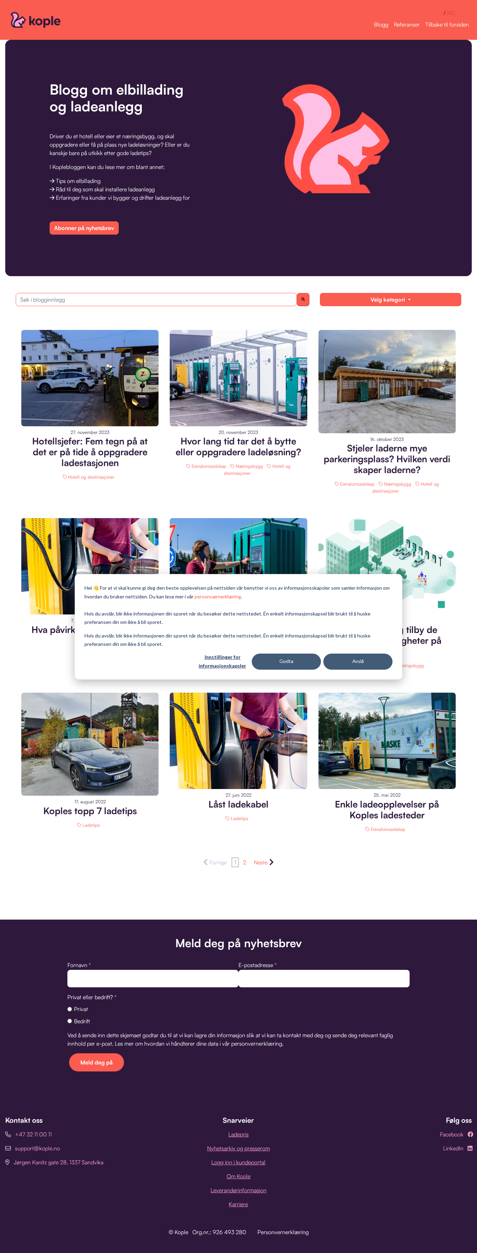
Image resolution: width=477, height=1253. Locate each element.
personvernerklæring (256, 1043)
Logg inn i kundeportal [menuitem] (238, 1162)
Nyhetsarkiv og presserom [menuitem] (238, 1148)
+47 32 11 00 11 (33, 1134)
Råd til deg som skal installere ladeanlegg (105, 189)
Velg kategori (388, 299)
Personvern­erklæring (283, 1232)
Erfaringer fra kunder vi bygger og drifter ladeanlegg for (123, 197)
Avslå (358, 661)
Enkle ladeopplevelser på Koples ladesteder (387, 809)
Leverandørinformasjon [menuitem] (238, 1190)
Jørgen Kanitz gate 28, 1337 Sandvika (58, 1162)
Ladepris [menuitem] (238, 1134)
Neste (260, 862)
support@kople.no (37, 1148)
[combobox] (156, 299)
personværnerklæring (218, 596)
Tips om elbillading (78, 180)
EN (438, 12)
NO (451, 12)
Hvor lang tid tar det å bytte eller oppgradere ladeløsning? (238, 446)
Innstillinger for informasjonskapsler (222, 661)
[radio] (238, 1008)
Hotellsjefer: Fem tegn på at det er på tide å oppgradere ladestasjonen (90, 451)
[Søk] (303, 299)
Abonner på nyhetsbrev (84, 227)
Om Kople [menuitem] (238, 1176)
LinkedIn (453, 1148)
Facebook (451, 1134)
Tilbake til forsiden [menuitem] (447, 24)
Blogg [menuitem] (381, 24)
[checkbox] (238, 1014)
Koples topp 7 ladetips (90, 810)
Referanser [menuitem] (407, 24)
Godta (286, 661)
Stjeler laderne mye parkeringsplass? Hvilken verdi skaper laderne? (387, 458)
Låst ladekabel (238, 804)
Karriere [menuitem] (238, 1204)
